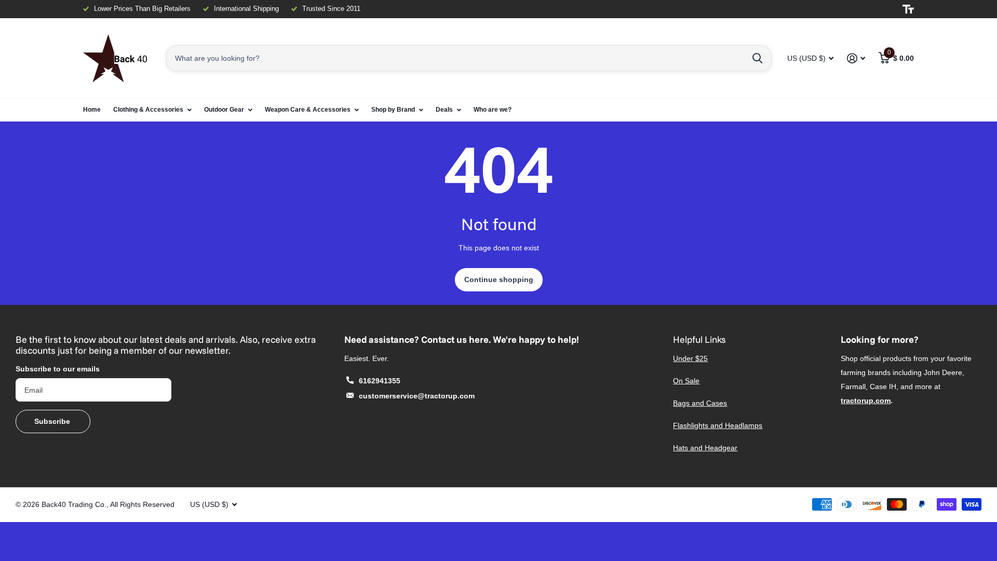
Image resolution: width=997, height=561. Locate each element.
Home (92, 109)
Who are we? (492, 109)
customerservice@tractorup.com (417, 396)
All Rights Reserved (142, 504)
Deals (444, 109)
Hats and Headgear (705, 448)
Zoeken (757, 58)
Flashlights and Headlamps (717, 425)
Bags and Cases (700, 403)
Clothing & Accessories (148, 109)
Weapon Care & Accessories (308, 109)
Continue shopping (498, 279)
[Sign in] (856, 58)
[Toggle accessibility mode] (908, 9)
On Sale (686, 381)
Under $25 (690, 358)
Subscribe (53, 421)
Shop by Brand (393, 109)
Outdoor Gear (224, 109)
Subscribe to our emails (58, 369)
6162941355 (379, 381)
